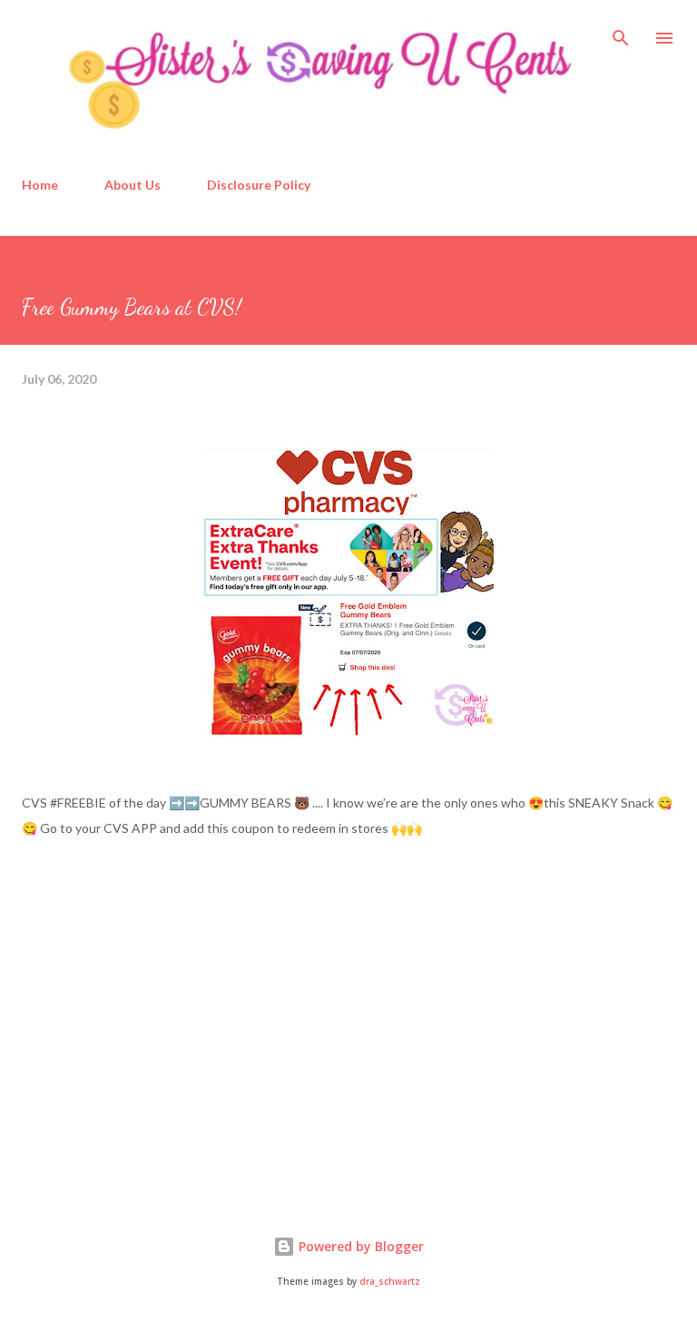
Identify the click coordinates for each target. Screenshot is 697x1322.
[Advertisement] (158, 1041)
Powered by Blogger (359, 1246)
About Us (132, 184)
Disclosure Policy (258, 184)
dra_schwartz (389, 1282)
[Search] (621, 33)
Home (40, 184)
